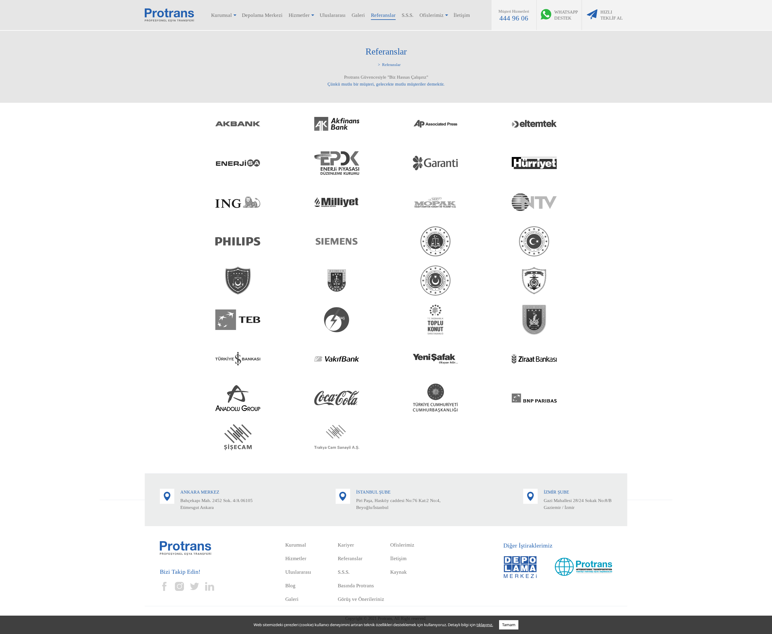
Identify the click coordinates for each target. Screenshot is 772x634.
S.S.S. (407, 15)
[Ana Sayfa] (375, 64)
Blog (290, 585)
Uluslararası (333, 15)
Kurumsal (221, 15)
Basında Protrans (356, 585)
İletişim (462, 15)
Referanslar (383, 15)
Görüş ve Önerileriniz (361, 599)
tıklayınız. (484, 624)
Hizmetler (299, 15)
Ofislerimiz (431, 15)
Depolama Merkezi (262, 15)
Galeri (358, 15)
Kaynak (398, 572)
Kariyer (346, 545)
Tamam (508, 624)
